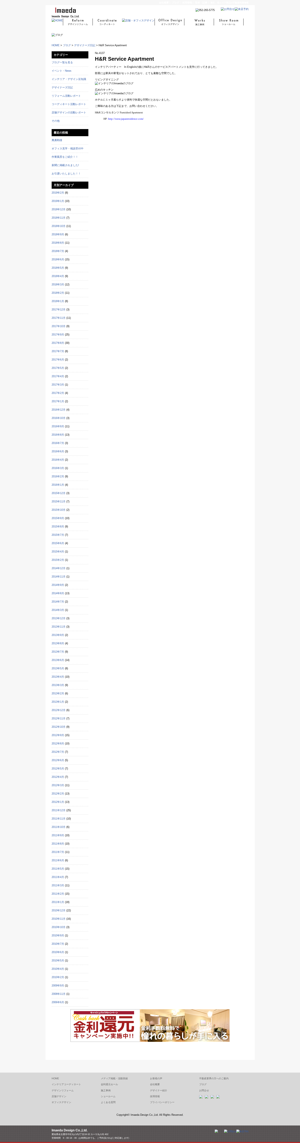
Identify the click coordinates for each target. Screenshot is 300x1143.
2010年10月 (59, 927)
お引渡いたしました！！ (66, 173)
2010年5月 (58, 960)
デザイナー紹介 (158, 1090)
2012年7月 (58, 751)
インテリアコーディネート (66, 1084)
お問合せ (204, 1090)
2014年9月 (58, 584)
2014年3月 (58, 609)
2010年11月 (59, 918)
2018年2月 (58, 292)
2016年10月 (59, 418)
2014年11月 (59, 576)
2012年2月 (58, 793)
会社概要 (164, 2)
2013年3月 (58, 685)
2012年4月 (58, 776)
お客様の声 (156, 1078)
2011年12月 (59, 810)
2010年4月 (58, 968)
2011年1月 (58, 902)
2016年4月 (58, 459)
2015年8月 (58, 526)
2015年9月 (58, 518)
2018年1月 (58, 301)
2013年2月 (58, 693)
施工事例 (106, 1090)
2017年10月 (59, 326)
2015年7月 (58, 534)
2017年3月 (58, 384)
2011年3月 (58, 885)
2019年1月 (58, 201)
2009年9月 (58, 985)
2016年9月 (58, 426)
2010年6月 (58, 952)
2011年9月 (58, 835)
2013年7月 (58, 651)
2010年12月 (59, 910)
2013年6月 (58, 660)
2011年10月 (59, 826)
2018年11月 (59, 217)
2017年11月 (59, 317)
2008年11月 (59, 993)
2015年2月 (58, 559)
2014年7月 (58, 601)
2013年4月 (58, 676)
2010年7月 (58, 943)
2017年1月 (58, 401)
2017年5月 (58, 367)
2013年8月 (58, 643)
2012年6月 (58, 760)
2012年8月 (58, 743)
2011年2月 (58, 893)
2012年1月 (58, 801)
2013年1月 (58, 701)
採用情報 (155, 1096)
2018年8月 (58, 242)
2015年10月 (59, 509)
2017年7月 (58, 351)
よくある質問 (108, 1102)
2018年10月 (59, 226)
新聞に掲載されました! (65, 165)
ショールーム (108, 1096)
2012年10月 (59, 726)
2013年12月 (59, 618)
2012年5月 (58, 768)
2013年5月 (58, 668)
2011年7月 (58, 852)
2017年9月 (58, 334)
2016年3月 (58, 468)
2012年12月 (59, 710)
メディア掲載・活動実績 (114, 1078)
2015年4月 (58, 551)
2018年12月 (59, 209)
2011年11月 (59, 818)
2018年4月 (58, 276)
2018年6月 (58, 259)
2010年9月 (58, 935)
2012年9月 (58, 735)
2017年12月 (59, 309)
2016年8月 (58, 434)
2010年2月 (58, 977)
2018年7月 (58, 251)
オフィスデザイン (61, 1102)
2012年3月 (58, 785)
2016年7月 (58, 443)
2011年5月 (58, 868)
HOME (56, 45)
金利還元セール (109, 1084)
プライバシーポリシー (162, 1102)
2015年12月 (59, 493)
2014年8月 (58, 593)
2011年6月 (58, 860)
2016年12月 (59, 409)
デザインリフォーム (63, 1090)
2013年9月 (58, 635)
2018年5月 (58, 267)
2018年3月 (58, 284)
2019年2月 (58, 192)
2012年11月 (59, 718)
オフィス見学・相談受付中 (67, 148)
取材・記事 (201, 2)
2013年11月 (59, 626)
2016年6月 (58, 451)
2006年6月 (58, 1002)
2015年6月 (58, 543)
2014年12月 (59, 568)
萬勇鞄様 (57, 140)
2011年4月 (58, 877)
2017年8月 (58, 342)
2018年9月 (58, 234)
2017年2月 (58, 393)
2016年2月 (58, 476)
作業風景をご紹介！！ (65, 156)
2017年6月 (58, 359)
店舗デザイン (59, 1096)
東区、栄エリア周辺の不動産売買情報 (229, 2)
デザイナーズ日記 (84, 45)
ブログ (175, 2)
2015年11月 (59, 501)
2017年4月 (58, 376)
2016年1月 (58, 484)
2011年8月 (58, 843)
